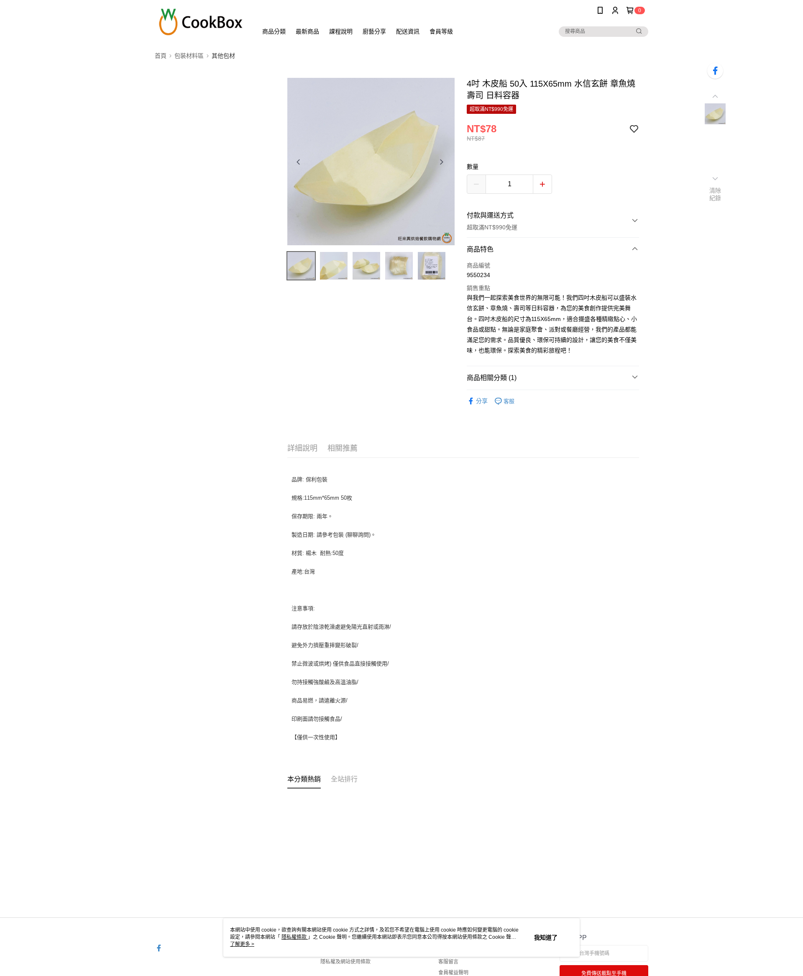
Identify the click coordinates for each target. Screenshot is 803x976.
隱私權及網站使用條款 (345, 962)
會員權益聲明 (453, 973)
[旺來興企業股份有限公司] (201, 22)
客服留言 (448, 962)
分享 (482, 401)
